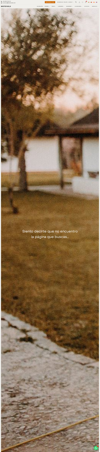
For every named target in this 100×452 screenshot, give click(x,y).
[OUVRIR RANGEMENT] (72, 6)
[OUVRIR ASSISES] (49, 6)
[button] (96, 448)
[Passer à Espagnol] (94, 2)
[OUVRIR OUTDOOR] (89, 6)
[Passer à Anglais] (96, 2)
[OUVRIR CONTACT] (73, 2)
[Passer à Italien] (88, 2)
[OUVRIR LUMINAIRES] (63, 6)
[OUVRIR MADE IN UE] (97, 6)
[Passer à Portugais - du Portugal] (91, 2)
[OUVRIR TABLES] (55, 6)
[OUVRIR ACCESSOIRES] (81, 6)
